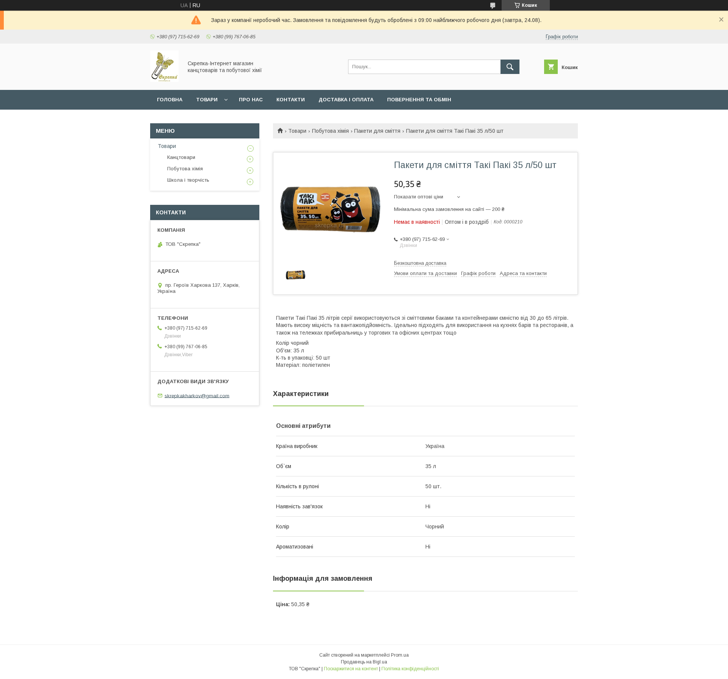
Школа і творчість (188, 180)
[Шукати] (509, 67)
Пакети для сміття (377, 131)
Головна (169, 99)
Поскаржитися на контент (351, 668)
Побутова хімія (330, 131)
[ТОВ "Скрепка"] (164, 80)
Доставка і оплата (345, 99)
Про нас (251, 99)
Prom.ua (400, 655)
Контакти (290, 99)
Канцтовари (181, 157)
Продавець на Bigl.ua (364, 662)
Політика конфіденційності (410, 668)
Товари (207, 99)
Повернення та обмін (419, 99)
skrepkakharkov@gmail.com (197, 395)
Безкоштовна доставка (420, 263)
